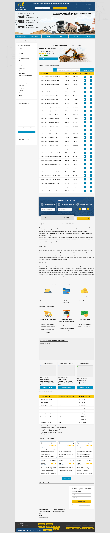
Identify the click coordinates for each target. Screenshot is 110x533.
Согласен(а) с (27, 128)
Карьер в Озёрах (44, 347)
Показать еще (66, 478)
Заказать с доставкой (48, 58)
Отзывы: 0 (51, 53)
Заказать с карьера (47, 387)
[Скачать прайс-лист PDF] (55, 70)
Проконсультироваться (73, 528)
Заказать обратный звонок (60, 8)
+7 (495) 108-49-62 (87, 528)
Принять (47, 530)
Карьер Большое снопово (47, 345)
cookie (40, 530)
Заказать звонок (81, 501)
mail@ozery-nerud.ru (82, 5)
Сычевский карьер (45, 343)
